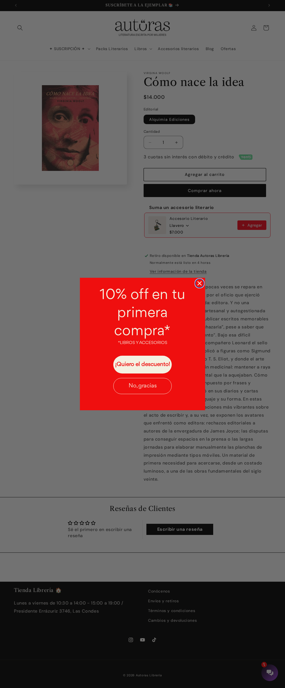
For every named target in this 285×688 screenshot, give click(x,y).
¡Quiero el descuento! (142, 364)
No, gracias (143, 386)
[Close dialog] (199, 283)
